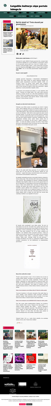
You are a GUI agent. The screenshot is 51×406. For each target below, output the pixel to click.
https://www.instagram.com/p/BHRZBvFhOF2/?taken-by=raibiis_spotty (31, 300)
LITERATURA (29, 354)
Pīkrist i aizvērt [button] (22, 404)
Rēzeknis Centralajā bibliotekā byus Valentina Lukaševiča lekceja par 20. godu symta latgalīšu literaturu (8, 345)
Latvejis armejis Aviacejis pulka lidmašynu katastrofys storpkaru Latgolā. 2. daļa (19, 344)
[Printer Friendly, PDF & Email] (19, 322)
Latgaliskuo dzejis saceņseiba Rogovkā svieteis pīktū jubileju (31, 366)
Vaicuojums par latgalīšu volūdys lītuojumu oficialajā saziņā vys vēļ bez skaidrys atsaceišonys (8, 368)
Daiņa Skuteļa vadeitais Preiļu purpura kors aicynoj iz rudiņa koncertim (19, 367)
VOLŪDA (5, 354)
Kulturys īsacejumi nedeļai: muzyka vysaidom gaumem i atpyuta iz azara (8, 34)
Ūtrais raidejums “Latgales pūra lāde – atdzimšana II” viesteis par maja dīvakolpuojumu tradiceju (31, 344)
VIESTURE (40, 354)
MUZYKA (17, 354)
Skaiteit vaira (29, 404)
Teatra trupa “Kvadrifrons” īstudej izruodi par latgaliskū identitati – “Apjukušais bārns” (43, 344)
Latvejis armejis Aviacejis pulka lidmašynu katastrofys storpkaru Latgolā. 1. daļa (42, 368)
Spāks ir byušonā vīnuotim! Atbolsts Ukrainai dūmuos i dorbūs (7, 50)
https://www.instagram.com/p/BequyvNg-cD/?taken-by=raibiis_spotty (31, 290)
